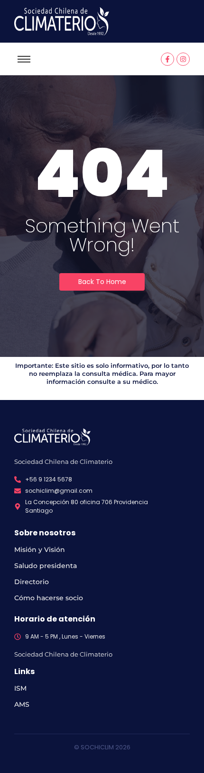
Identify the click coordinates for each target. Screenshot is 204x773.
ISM (20, 688)
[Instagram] (183, 59)
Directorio (31, 582)
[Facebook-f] (167, 59)
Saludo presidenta (45, 565)
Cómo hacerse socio (48, 598)
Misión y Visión (39, 549)
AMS (21, 704)
